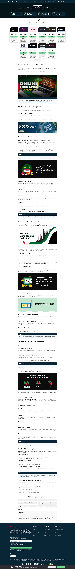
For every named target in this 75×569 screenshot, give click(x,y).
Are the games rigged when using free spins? (26, 502)
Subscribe (60, 1)
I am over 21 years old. (14, 543)
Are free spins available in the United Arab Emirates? (27, 499)
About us (34, 534)
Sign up (21, 547)
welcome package (21, 140)
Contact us (34, 530)
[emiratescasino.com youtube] (10, 553)
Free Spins (45, 532)
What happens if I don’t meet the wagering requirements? (45, 503)
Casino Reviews (46, 530)
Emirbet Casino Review (58, 534)
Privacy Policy (35, 527)
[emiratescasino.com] (12, 1)
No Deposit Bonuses (47, 529)
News (34, 537)
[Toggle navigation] (63, 1)
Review (14, 38)
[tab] (30, 23)
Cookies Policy (35, 567)
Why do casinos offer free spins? (24, 506)
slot (41, 183)
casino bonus (23, 69)
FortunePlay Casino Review (59, 530)
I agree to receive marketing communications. (17, 544)
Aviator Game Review (47, 535)
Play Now (13, 36)
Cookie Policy (35, 529)
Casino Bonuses (46, 537)
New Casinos (46, 534)
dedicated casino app (23, 256)
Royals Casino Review (58, 535)
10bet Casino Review (58, 532)
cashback (44, 140)
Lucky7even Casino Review (59, 529)
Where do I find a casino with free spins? (45, 506)
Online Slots (45, 527)
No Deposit (25, 249)
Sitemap (34, 535)
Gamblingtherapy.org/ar (14, 41)
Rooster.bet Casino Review (59, 527)
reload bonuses (35, 330)
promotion (52, 67)
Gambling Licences (36, 532)
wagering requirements (34, 399)
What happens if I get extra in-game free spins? (46, 499)
